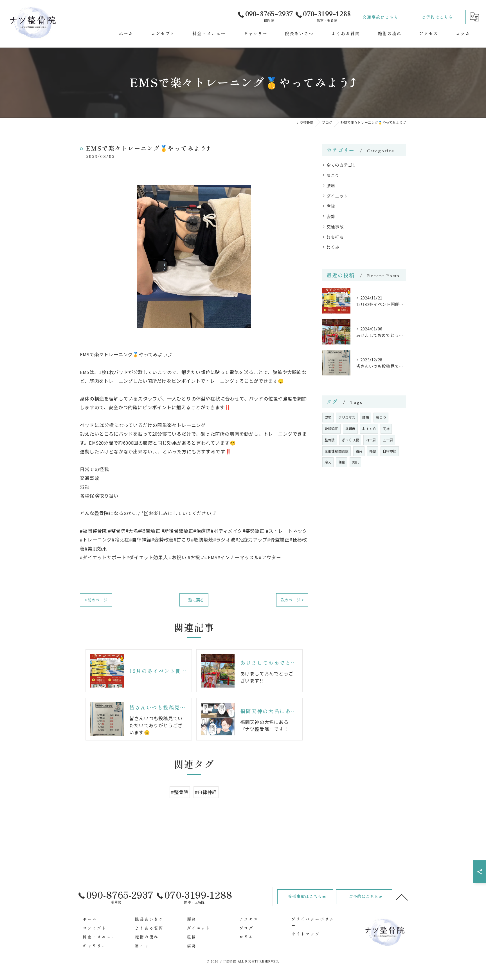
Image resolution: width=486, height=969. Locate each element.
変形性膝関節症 (336, 451)
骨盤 (372, 451)
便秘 (341, 462)
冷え (328, 462)
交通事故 (335, 226)
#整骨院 (179, 792)
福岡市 (350, 428)
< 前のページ (95, 600)
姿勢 (331, 216)
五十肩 (388, 439)
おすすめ (369, 428)
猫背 (359, 451)
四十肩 (371, 439)
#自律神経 (206, 792)
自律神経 (390, 451)
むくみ (333, 247)
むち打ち (335, 237)
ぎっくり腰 (350, 439)
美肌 (355, 462)
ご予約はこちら (437, 17)
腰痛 (331, 185)
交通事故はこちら (381, 17)
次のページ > (292, 600)
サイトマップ (305, 934)
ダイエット (337, 196)
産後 (331, 206)
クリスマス (347, 417)
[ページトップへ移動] (402, 896)
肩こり (333, 175)
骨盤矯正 (331, 428)
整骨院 (330, 439)
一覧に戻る (194, 600)
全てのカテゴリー (344, 165)
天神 (386, 428)
